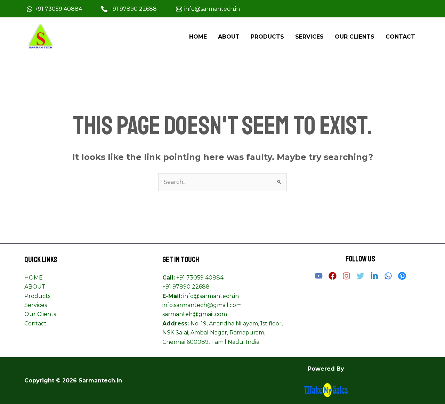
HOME (198, 36)
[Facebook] (333, 276)
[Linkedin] (374, 276)
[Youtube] (319, 276)
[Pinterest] (402, 276)
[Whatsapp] (388, 276)
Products (267, 36)
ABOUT (229, 36)
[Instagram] (346, 276)
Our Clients (354, 36)
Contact (400, 36)
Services (309, 36)
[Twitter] (360, 276)
